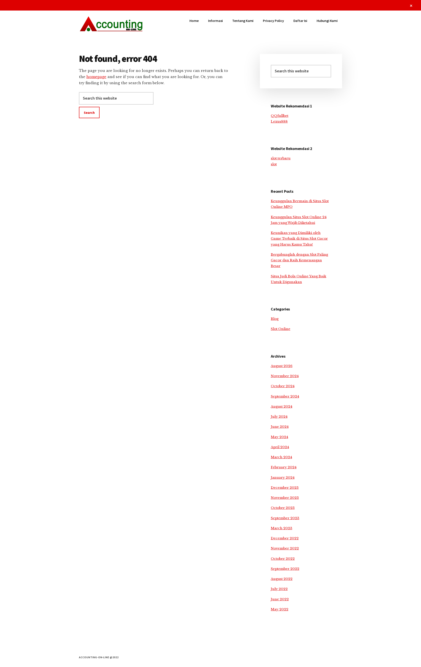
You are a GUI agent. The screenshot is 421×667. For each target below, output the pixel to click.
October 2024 (282, 386)
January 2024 (282, 477)
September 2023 (285, 518)
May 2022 (279, 609)
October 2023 (283, 508)
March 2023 (281, 528)
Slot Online (280, 329)
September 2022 (285, 569)
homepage (96, 77)
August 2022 (282, 579)
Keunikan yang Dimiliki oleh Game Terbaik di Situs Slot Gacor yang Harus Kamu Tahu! (299, 238)
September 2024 (285, 396)
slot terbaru (281, 158)
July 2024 (279, 416)
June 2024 (280, 426)
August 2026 (282, 366)
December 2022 (285, 538)
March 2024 (281, 457)
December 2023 (285, 487)
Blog (274, 319)
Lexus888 (279, 121)
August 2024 (281, 406)
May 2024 (279, 437)
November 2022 (285, 548)
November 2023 (285, 498)
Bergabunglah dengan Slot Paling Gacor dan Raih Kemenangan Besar (299, 260)
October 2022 (283, 558)
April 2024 (280, 447)
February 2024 (283, 467)
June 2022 (280, 599)
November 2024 (285, 376)
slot (274, 164)
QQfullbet (279, 116)
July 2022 (279, 589)
